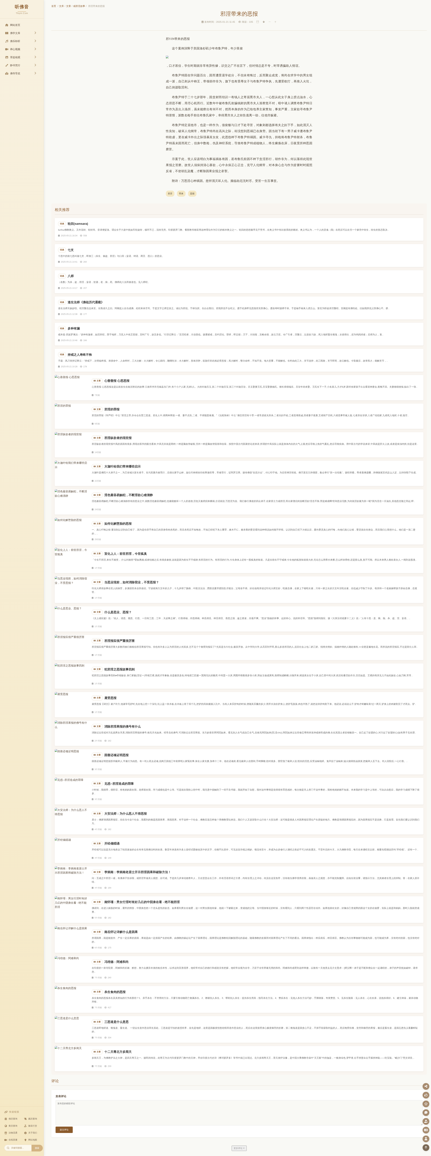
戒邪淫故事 (79, 6)
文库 (61, 6)
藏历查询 (32, 1119)
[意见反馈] (426, 1112)
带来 (181, 193)
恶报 (192, 193)
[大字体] (275, 22)
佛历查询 (13, 1119)
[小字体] (270, 22)
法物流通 (13, 1132)
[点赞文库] (426, 1095)
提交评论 (64, 1129)
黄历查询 (13, 1126)
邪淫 (170, 193)
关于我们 (32, 1132)
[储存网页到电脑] (263, 22)
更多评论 (238, 1148)
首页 (53, 6)
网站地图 (32, 1140)
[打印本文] (257, 22)
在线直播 (13, 1140)
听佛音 (22, 6)
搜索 (37, 1148)
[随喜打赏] (426, 1121)
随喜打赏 (32, 1126)
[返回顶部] (426, 1147)
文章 (68, 6)
